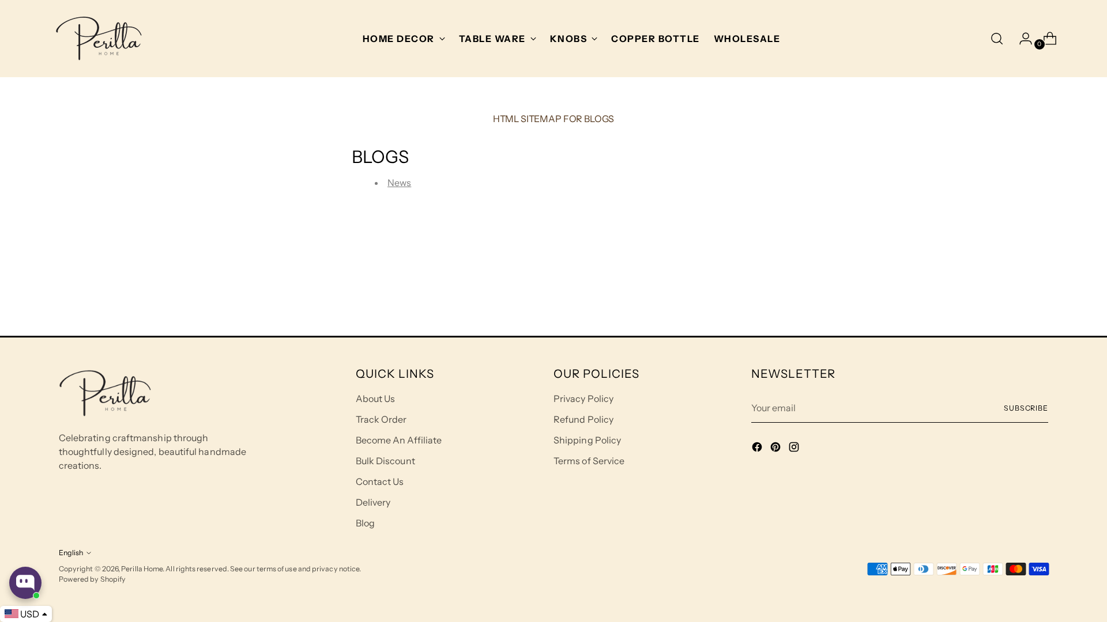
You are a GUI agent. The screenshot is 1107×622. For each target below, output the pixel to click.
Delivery (373, 502)
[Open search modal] (996, 38)
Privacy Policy (583, 398)
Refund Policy (583, 419)
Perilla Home (142, 568)
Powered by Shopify (92, 579)
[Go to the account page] (1021, 38)
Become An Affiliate (399, 440)
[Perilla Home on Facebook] (758, 448)
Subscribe (1026, 408)
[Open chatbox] (25, 583)
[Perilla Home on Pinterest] (777, 448)
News (399, 182)
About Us (376, 398)
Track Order (381, 419)
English (71, 552)
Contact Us (380, 481)
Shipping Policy (587, 440)
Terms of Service (589, 460)
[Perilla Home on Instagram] (795, 448)
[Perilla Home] (98, 38)
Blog (365, 523)
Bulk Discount (385, 460)
